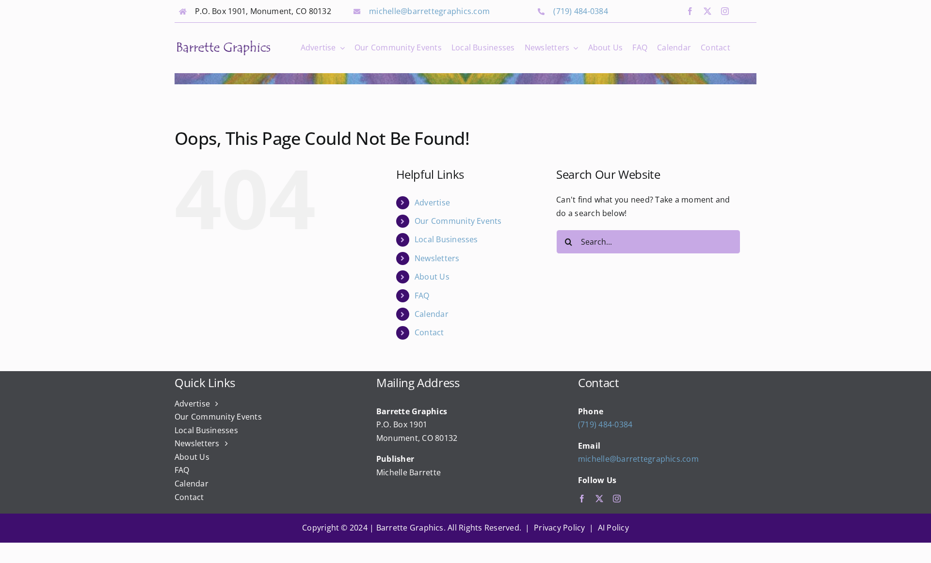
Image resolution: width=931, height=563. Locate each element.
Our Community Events (458, 221)
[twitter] (707, 11)
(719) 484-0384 (580, 11)
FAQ (422, 295)
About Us (432, 276)
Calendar (432, 314)
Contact (429, 332)
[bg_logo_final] (224, 42)
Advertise (432, 202)
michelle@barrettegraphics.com (429, 11)
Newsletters (437, 258)
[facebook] (690, 11)
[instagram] (725, 11)
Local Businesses (446, 239)
